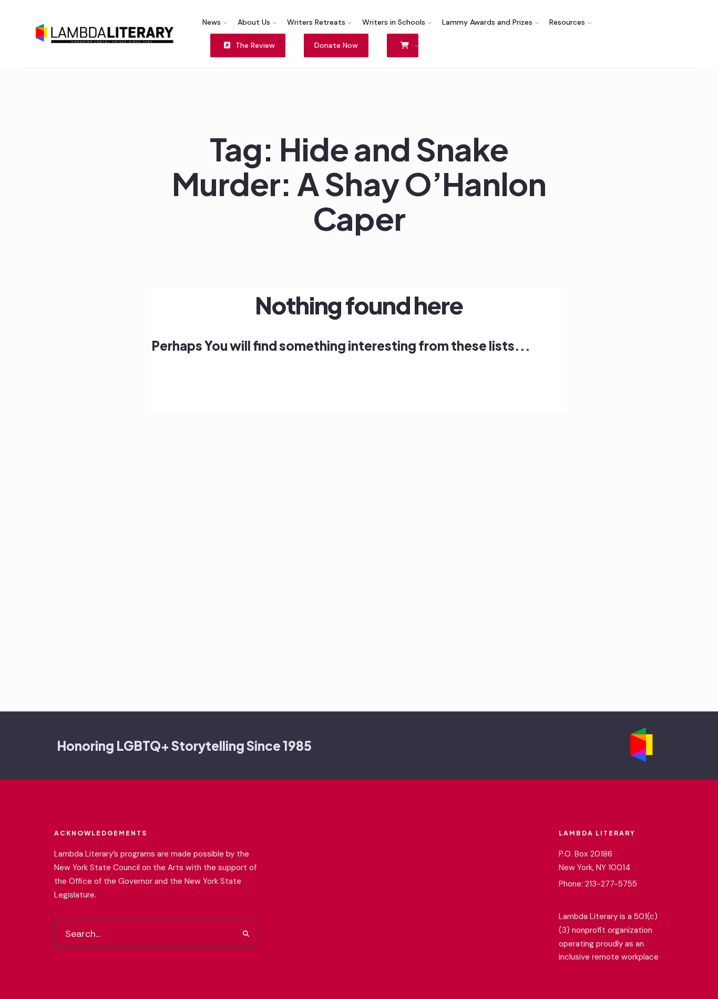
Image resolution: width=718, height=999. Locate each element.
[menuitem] (214, 22)
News (211, 22)
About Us (254, 22)
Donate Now (336, 45)
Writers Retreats (316, 22)
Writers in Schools (393, 22)
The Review (254, 45)
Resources (567, 22)
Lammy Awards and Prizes (487, 22)
